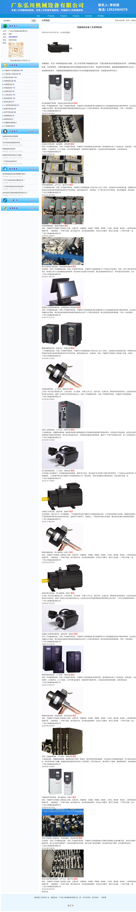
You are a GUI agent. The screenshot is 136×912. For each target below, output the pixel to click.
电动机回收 (8, 102)
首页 (38, 16)
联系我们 (101, 16)
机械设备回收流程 (8, 149)
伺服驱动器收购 (9, 122)
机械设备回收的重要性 (10, 136)
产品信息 (50, 16)
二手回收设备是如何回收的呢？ (13, 186)
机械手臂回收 (9, 109)
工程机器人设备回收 (11, 74)
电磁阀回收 (8, 115)
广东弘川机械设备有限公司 (51, 111)
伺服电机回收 (9, 81)
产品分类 (63, 16)
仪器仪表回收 (9, 77)
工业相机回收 (9, 126)
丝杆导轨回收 (9, 112)
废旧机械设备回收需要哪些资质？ (14, 174)
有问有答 (88, 16)
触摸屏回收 (8, 119)
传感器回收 (8, 84)
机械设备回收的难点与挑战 (12, 155)
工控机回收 (8, 95)
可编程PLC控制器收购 (12, 70)
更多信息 (45, 891)
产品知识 (76, 16)
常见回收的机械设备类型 (11, 142)
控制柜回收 (8, 91)
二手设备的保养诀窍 (9, 161)
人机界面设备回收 (10, 105)
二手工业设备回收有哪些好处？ (13, 180)
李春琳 (103, 897)
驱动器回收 (8, 98)
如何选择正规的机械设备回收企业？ (15, 193)
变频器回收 (8, 88)
